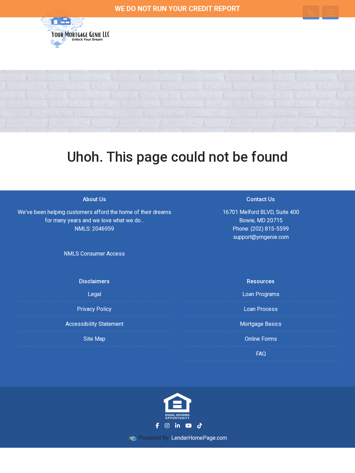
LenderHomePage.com (199, 438)
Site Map (94, 339)
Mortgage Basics (261, 324)
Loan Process (261, 309)
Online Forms (261, 339)
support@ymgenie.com (261, 237)
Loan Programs (260, 294)
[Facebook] (157, 425)
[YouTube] (188, 425)
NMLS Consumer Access (94, 253)
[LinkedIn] (177, 425)
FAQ (261, 353)
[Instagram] (167, 425)
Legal (94, 294)
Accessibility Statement (94, 324)
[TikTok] (199, 425)
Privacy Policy (94, 309)
